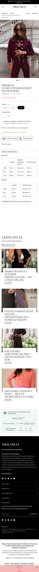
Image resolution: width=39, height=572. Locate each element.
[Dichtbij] (36, 567)
